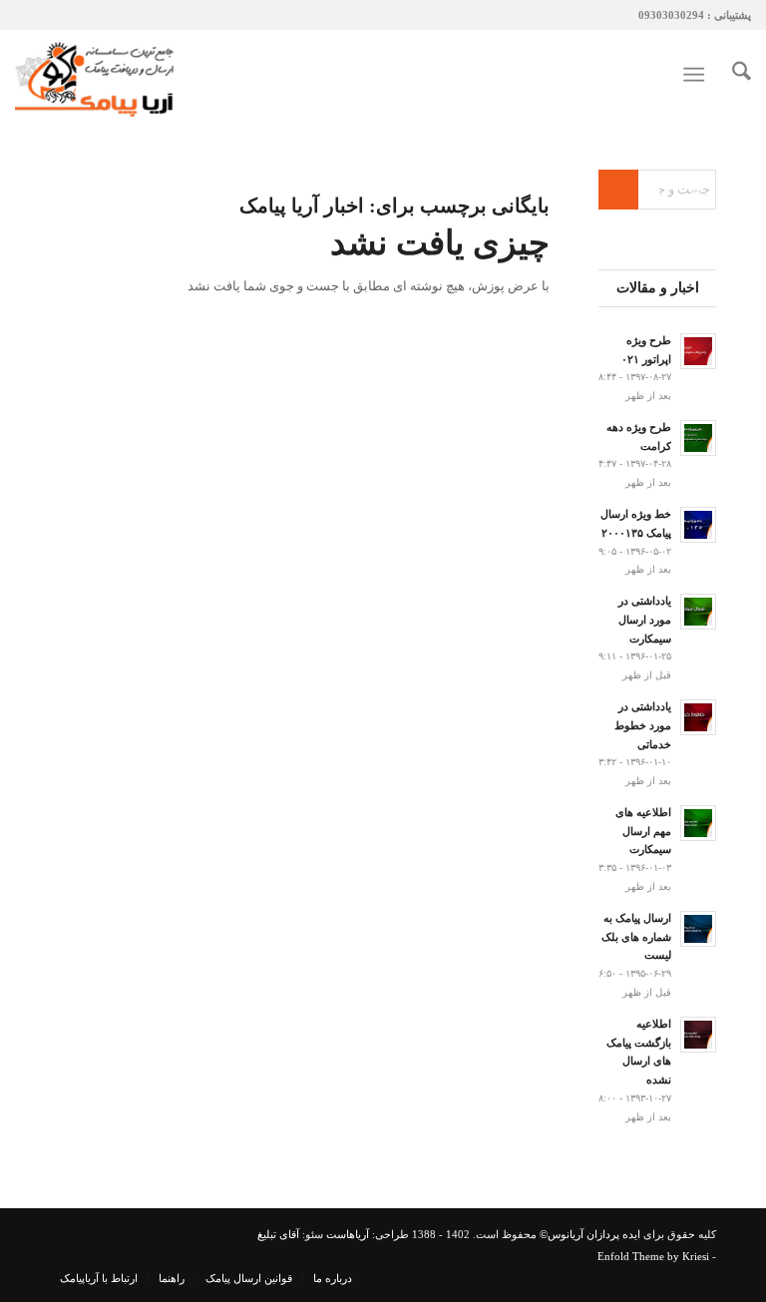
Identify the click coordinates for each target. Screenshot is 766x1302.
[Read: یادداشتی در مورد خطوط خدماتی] (698, 717)
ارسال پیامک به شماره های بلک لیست (636, 937)
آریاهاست (347, 1234)
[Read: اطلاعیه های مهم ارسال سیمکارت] (698, 823)
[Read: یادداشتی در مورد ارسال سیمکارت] (698, 612)
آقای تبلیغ (278, 1234)
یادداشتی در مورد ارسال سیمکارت (644, 620)
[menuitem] (731, 75)
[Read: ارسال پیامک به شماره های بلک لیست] (698, 929)
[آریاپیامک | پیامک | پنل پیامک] (97, 75)
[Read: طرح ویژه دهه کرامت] (698, 438)
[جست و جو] (731, 75)
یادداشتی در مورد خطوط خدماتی (642, 725)
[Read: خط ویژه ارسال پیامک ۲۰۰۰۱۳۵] (698, 525)
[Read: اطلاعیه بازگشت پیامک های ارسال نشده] (698, 1035)
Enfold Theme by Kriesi (653, 1256)
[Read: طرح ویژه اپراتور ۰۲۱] (698, 351)
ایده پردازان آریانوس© (588, 1234)
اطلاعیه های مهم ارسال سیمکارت (643, 831)
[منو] (697, 75)
